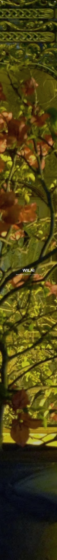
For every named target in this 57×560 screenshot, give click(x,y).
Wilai (28, 270)
